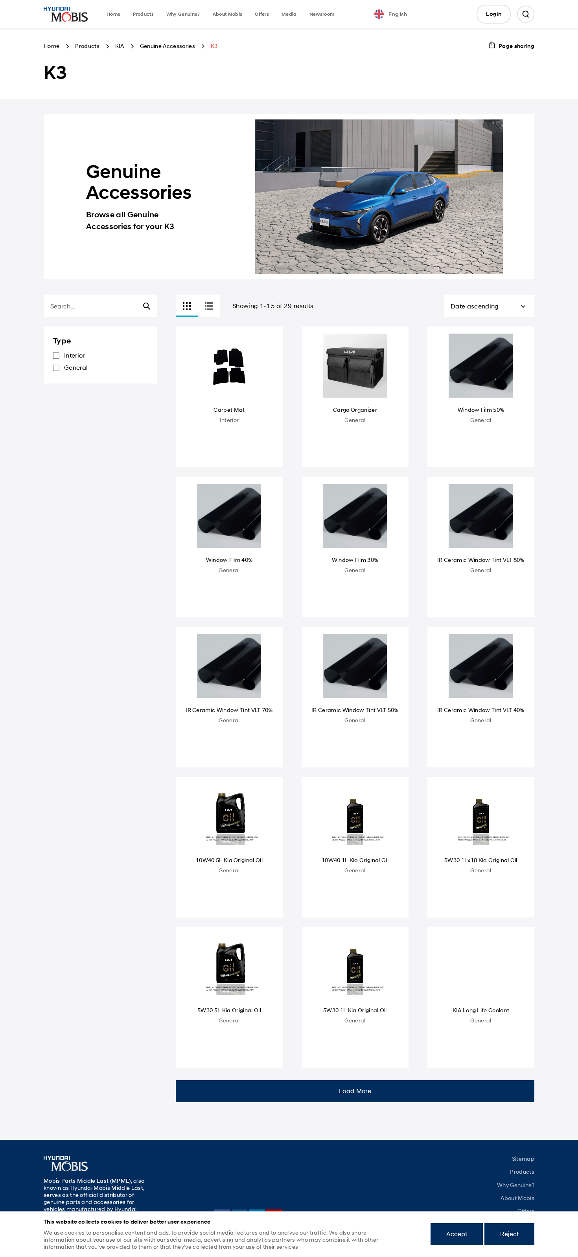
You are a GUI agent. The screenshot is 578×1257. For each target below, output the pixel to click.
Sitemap (523, 1159)
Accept (456, 1234)
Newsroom (322, 14)
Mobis (66, 14)
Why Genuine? (183, 14)
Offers (262, 14)
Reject (509, 1234)
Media (289, 14)
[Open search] (525, 14)
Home (113, 14)
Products (143, 14)
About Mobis (228, 14)
